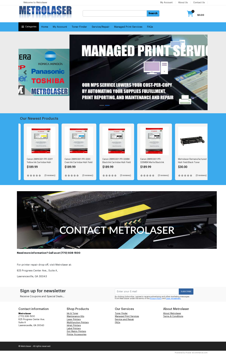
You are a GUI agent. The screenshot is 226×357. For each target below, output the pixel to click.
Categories (30, 27)
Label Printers (74, 328)
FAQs (150, 27)
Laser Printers (74, 319)
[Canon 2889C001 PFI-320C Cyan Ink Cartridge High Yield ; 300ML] (75, 141)
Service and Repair (124, 319)
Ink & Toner (72, 313)
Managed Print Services (128, 27)
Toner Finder (79, 27)
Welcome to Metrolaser (35, 3)
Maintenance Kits (75, 316)
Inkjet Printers (74, 325)
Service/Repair (100, 27)
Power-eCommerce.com (197, 353)
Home (44, 27)
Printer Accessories (76, 334)
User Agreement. (173, 298)
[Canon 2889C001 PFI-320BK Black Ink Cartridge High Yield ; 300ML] (113, 141)
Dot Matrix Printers (76, 331)
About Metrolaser (172, 313)
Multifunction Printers (78, 322)
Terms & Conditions (173, 316)
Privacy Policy (156, 298)
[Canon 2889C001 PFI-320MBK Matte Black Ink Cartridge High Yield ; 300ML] (151, 141)
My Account (166, 3)
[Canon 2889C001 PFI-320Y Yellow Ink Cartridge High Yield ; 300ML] (37, 141)
